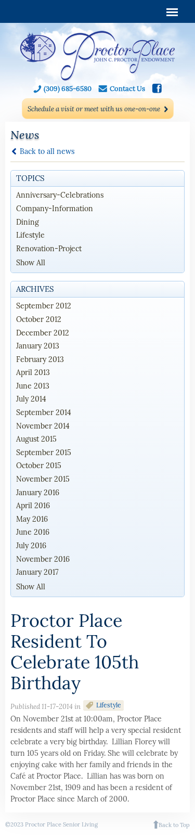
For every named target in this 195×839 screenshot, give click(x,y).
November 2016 (43, 559)
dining (27, 222)
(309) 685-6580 (68, 88)
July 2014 (31, 399)
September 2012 (43, 306)
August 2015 (36, 439)
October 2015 (38, 465)
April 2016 (33, 505)
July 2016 (31, 545)
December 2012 (42, 333)
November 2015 (43, 479)
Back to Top (174, 825)
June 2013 (32, 386)
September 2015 (43, 452)
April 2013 (33, 372)
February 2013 (40, 359)
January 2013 (37, 346)
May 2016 (32, 519)
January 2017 (37, 572)
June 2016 (32, 532)
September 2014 (43, 412)
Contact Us (127, 88)
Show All (30, 262)
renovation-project (49, 248)
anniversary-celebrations (59, 195)
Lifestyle (108, 705)
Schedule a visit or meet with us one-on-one (94, 109)
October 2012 (38, 319)
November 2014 (43, 426)
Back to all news (47, 151)
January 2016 (37, 492)
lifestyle (30, 235)
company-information (54, 208)
